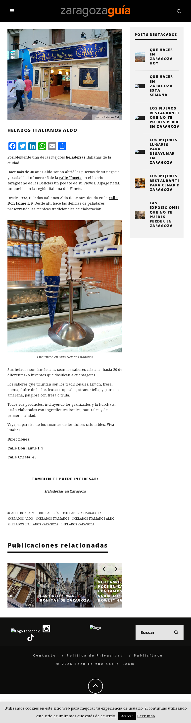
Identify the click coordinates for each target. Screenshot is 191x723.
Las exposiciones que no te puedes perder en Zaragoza (165, 214)
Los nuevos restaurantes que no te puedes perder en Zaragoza (166, 117)
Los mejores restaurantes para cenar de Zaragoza (166, 182)
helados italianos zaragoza (33, 524)
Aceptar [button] (127, 716)
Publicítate (148, 655)
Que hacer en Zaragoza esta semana (161, 85)
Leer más (146, 715)
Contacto (44, 655)
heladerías (76, 157)
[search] (176, 632)
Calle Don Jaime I (23, 448)
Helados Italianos (53, 518)
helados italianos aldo (93, 518)
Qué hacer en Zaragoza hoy (161, 56)
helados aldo (21, 518)
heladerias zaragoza (83, 513)
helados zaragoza (78, 524)
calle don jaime (23, 513)
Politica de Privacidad (95, 655)
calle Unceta (70, 177)
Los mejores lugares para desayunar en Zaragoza (163, 151)
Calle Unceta (18, 457)
